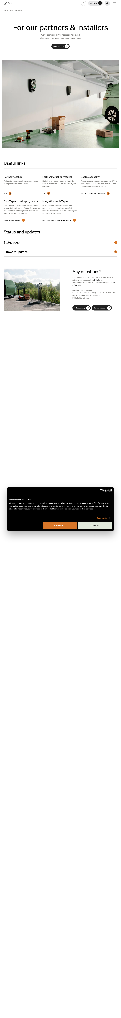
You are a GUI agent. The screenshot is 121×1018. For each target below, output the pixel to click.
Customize (58, 525)
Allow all (95, 525)
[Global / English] (9, 3)
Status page (12, 242)
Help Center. (98, 280)
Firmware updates (16, 251)
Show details (102, 518)
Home (6, 10)
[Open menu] (114, 3)
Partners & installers (15, 10)
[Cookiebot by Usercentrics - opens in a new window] (101, 491)
